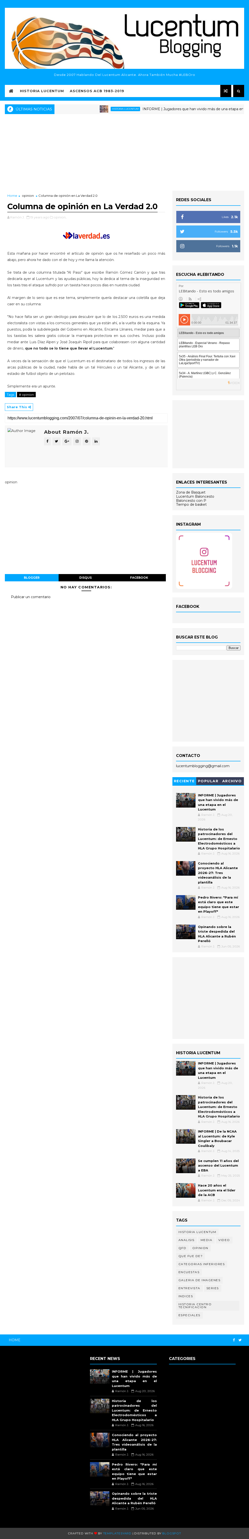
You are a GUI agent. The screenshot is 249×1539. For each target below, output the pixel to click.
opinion (28, 196)
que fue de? (190, 1256)
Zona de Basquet (190, 492)
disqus (85, 577)
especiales (189, 1315)
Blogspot (171, 1533)
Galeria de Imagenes (199, 1280)
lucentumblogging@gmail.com (203, 766)
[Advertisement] (124, 152)
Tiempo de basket (191, 504)
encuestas (189, 1272)
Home (12, 196)
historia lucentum (106, 108)
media (207, 1240)
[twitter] (240, 1340)
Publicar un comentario (31, 597)
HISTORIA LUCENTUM (42, 91)
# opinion (26, 394)
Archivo (232, 781)
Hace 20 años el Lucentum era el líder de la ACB (216, 1190)
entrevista (189, 1288)
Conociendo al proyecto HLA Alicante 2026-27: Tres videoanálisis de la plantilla (218, 872)
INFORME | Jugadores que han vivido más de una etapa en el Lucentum (185, 109)
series (212, 1288)
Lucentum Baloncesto (195, 496)
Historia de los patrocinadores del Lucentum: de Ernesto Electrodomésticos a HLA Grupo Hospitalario (219, 838)
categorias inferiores (201, 1264)
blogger (32, 577)
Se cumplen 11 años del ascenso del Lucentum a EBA (218, 1165)
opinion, (60, 217)
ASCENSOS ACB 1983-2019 (97, 91)
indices (185, 1296)
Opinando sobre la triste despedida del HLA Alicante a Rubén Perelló (134, 1498)
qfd (182, 1248)
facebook (139, 577)
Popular (208, 781)
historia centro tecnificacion (195, 1305)
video (224, 1240)
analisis (186, 1240)
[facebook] (234, 1340)
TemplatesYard (117, 1533)
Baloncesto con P (191, 500)
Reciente (184, 781)
